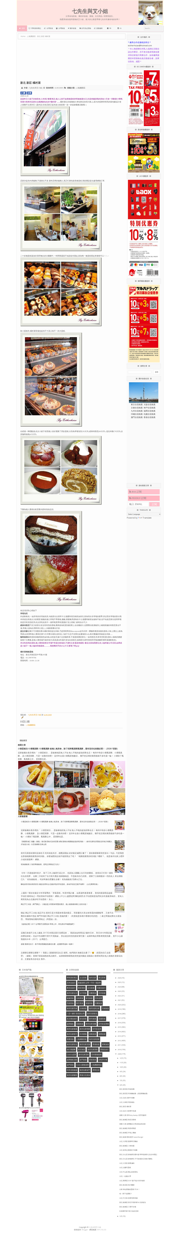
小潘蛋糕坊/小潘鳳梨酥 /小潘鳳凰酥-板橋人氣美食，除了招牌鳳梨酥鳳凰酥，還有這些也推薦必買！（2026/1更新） (68, 748)
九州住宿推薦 (137, 411)
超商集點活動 (72, 1059)
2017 (119, 1018)
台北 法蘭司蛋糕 (125, 1167)
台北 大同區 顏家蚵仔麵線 (128, 1141)
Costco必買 (71, 1054)
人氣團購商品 (96, 1065)
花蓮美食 (102, 1018)
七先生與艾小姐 (95, 1227)
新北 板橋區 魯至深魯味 (127, 1119)
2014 (119, 1031)
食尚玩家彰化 (72, 1044)
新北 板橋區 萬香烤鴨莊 (127, 1128)
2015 (119, 1027)
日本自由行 (71, 983)
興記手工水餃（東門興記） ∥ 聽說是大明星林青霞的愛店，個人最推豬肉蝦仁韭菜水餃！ (54, 904)
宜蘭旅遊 (98, 1003)
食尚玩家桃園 (85, 1029)
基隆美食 (89, 1003)
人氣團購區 (80, 88)
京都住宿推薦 (137, 407)
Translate (147, 517)
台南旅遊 (83, 1008)
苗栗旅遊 (102, 1034)
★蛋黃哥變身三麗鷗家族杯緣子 (29, 1031)
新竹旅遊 (92, 1018)
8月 (121, 1076)
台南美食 (79, 998)
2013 (119, 1036)
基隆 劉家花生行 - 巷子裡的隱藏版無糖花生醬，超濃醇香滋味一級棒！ (47, 944)
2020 (119, 1005)
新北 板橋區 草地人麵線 (127, 1133)
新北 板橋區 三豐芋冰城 (127, 1207)
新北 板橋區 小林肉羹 (126, 1146)
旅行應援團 (71, 1049)
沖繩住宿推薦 (137, 414)
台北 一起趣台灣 (125, 1176)
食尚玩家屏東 (92, 1049)
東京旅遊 (81, 1049)
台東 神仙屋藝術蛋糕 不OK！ (129, 1189)
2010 (119, 1049)
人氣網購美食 (81, 1039)
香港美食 (92, 1059)
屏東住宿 (96, 1070)
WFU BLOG (101, 1229)
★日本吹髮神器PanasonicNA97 (29, 1108)
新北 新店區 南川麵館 (126, 1185)
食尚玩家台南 (94, 1008)
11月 (121, 1062)
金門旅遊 (83, 1059)
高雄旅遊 (105, 1008)
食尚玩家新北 (92, 1013)
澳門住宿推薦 (137, 417)
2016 (119, 1023)
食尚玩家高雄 (72, 1008)
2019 (119, 1009)
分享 (29, 93)
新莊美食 (81, 988)
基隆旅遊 (92, 1034)
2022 (119, 996)
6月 (121, 1085)
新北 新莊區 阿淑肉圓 (126, 1089)
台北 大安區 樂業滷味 (126, 1163)
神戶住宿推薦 (149, 407)
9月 (121, 1071)
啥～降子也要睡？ (125, 1193)
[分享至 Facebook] (28, 721)
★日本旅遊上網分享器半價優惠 (29, 1017)
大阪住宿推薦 (149, 404)
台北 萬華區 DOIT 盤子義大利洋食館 (132, 1180)
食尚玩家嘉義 (72, 1029)
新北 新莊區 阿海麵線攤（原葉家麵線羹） (134, 1093)
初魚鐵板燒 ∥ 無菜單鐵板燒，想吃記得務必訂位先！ (40, 864)
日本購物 (83, 1034)
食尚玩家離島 (72, 1075)
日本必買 (98, 998)
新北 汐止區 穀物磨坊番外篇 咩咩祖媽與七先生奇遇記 (138, 1154)
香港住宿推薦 (149, 417)
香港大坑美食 (85, 1075)
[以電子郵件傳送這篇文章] (21, 721)
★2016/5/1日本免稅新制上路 (28, 995)
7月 (121, 1080)
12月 (121, 1058)
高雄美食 (70, 1003)
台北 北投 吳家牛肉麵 (126, 1098)
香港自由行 (104, 1049)
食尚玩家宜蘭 (91, 1024)
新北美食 (102, 977)
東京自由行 (71, 988)
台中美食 (83, 993)
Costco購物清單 (82, 1065)
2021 (119, 1000)
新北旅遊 (89, 998)
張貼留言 (23, 740)
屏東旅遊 (105, 1044)
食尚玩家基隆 (94, 1039)
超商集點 (70, 1024)
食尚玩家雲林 (83, 1054)
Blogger (85, 1229)
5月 (121, 1216)
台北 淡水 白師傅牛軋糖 (127, 1111)
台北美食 (83, 977)
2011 (119, 1045)
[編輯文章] (22, 718)
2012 (119, 1040)
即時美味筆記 (72, 977)
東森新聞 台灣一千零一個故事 (89, 983)
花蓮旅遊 (79, 1024)
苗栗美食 (70, 1039)
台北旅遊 (90, 988)
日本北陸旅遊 (72, 1070)
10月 (121, 1067)
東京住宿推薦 (137, 404)
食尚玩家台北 (72, 993)
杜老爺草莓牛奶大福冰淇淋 (128, 1211)
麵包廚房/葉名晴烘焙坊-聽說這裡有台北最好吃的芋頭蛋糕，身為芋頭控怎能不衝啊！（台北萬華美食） (60, 884)
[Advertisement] (71, 61)
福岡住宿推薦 (149, 411)
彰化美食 (83, 1018)
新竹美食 (79, 1003)
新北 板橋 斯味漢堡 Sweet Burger (131, 1137)
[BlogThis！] (24, 721)
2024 (119, 987)
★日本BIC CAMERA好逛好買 (28, 1075)
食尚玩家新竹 (72, 1034)
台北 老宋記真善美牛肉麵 (128, 1150)
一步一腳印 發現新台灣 (75, 1013)
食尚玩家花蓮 (85, 1044)
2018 (119, 1014)
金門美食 (70, 1065)
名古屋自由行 (72, 1018)
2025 (119, 982)
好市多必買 (97, 1029)
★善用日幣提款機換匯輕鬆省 (28, 976)
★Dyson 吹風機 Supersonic (28, 1092)
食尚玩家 (92, 977)
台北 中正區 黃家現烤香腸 (128, 1198)
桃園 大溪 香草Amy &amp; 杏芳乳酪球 (132, 1115)
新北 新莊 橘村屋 (125, 1106)
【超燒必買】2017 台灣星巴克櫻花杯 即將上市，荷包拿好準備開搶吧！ (48, 924)
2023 (119, 991)
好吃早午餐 (103, 1059)
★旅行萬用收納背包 (25, 1014)
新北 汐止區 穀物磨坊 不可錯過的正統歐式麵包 (135, 1159)
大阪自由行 (101, 988)
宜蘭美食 (92, 993)
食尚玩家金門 (85, 1070)
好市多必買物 (104, 1024)
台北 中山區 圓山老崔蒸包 (128, 1172)
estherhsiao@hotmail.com (140, 45)
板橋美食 (70, 998)
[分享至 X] (26, 721)
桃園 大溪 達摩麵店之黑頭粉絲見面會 (132, 1124)
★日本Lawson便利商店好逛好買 (29, 1058)
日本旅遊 (102, 993)
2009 (119, 1054)
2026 (119, 978)
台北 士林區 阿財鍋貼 (126, 1102)
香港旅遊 (96, 1044)
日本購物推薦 (96, 1054)
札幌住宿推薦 (149, 414)
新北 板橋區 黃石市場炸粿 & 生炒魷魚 (132, 1202)
